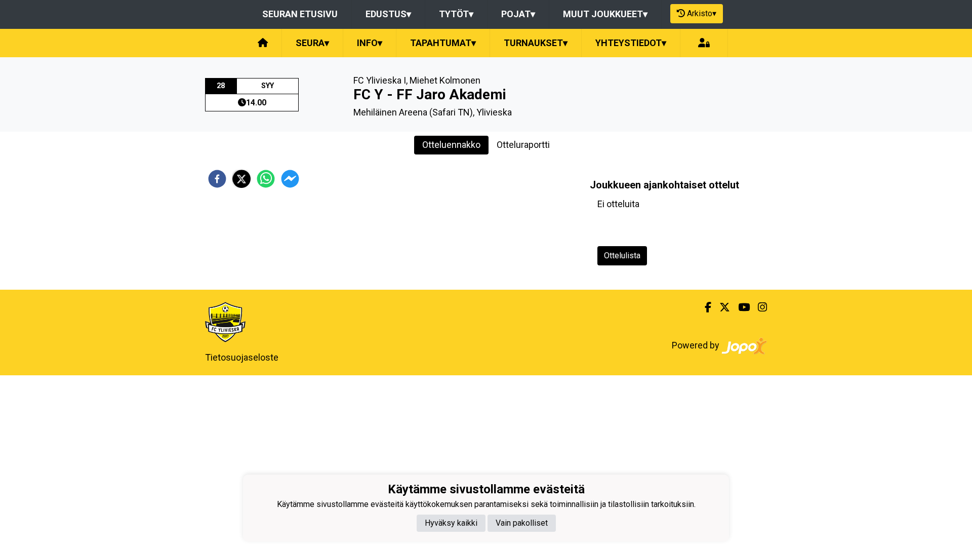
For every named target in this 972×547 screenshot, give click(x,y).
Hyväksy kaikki (451, 523)
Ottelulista (622, 255)
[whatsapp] (266, 179)
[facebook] (217, 179)
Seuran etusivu (300, 14)
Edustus (388, 14)
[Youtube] (740, 307)
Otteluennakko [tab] (451, 144)
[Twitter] (720, 307)
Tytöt (456, 14)
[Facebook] (704, 307)
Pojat (518, 14)
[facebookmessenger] (290, 179)
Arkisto (701, 13)
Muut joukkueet (605, 14)
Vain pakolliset (522, 523)
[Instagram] (758, 307)
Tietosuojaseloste (241, 357)
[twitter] (241, 179)
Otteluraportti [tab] (523, 144)
